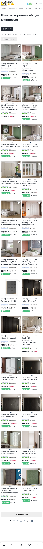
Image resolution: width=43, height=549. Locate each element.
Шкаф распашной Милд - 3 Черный (9, 337)
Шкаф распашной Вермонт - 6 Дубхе (30, 145)
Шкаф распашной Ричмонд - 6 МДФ (9, 300)
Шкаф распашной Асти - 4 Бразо (29, 489)
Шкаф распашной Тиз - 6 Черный (9, 415)
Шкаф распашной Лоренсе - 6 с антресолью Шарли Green (29, 66)
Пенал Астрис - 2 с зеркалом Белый (30, 452)
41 (32, 521)
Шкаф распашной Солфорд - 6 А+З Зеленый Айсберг (29, 107)
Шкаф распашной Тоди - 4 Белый (9, 452)
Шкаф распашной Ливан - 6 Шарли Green (11, 145)
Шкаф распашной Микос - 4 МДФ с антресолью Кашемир (10, 262)
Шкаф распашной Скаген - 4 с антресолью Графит (9, 490)
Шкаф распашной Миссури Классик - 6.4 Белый (29, 183)
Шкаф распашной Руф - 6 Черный (29, 415)
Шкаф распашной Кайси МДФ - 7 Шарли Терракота (29, 262)
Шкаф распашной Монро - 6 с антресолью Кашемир (10, 222)
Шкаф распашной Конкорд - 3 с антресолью (29, 222)
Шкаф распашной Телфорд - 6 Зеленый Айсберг (9, 65)
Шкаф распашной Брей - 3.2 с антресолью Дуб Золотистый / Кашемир (29, 340)
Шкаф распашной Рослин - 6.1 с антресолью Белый (9, 107)
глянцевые (29, 34)
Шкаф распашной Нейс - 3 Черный (29, 300)
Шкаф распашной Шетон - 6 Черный (29, 378)
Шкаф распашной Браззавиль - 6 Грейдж (11, 182)
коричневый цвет (11, 34)
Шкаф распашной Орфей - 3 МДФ (9, 378)
